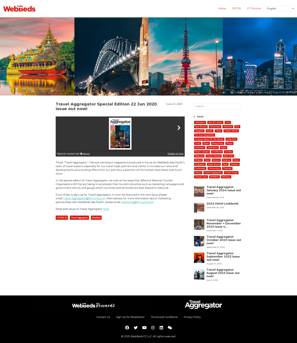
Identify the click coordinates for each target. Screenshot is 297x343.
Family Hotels (231, 131)
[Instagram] (153, 328)
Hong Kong (217, 143)
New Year (228, 156)
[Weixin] (170, 328)
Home (222, 8)
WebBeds (96, 217)
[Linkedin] (161, 328)
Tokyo (198, 172)
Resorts (216, 160)
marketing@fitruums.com (137, 202)
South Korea (214, 164)
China (218, 131)
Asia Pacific (201, 126)
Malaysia (199, 156)
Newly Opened (214, 156)
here (106, 209)
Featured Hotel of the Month (209, 139)
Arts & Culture (215, 122)
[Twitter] (136, 328)
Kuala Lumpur (202, 152)
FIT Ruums (254, 8)
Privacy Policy (192, 317)
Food (197, 143)
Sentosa (226, 160)
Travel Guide (231, 172)
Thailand (227, 168)
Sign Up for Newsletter (130, 317)
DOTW (236, 8)
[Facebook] (127, 328)
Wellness (226, 177)
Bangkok (199, 131)
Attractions (215, 126)
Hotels (229, 143)
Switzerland (214, 168)
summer (235, 164)
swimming (200, 168)
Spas (225, 164)
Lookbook (217, 152)
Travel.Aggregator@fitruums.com (84, 198)
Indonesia (199, 147)
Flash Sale (231, 139)
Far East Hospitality (204, 135)
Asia (228, 122)
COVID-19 (62, 217)
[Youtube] (144, 328)
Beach (209, 131)
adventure (200, 122)
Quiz (207, 160)
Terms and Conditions (164, 317)
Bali (237, 126)
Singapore (200, 164)
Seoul (236, 160)
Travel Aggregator (79, 217)
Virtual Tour (201, 177)
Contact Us (103, 317)
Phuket (198, 160)
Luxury (228, 152)
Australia (228, 126)
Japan (223, 147)
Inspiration (213, 147)
